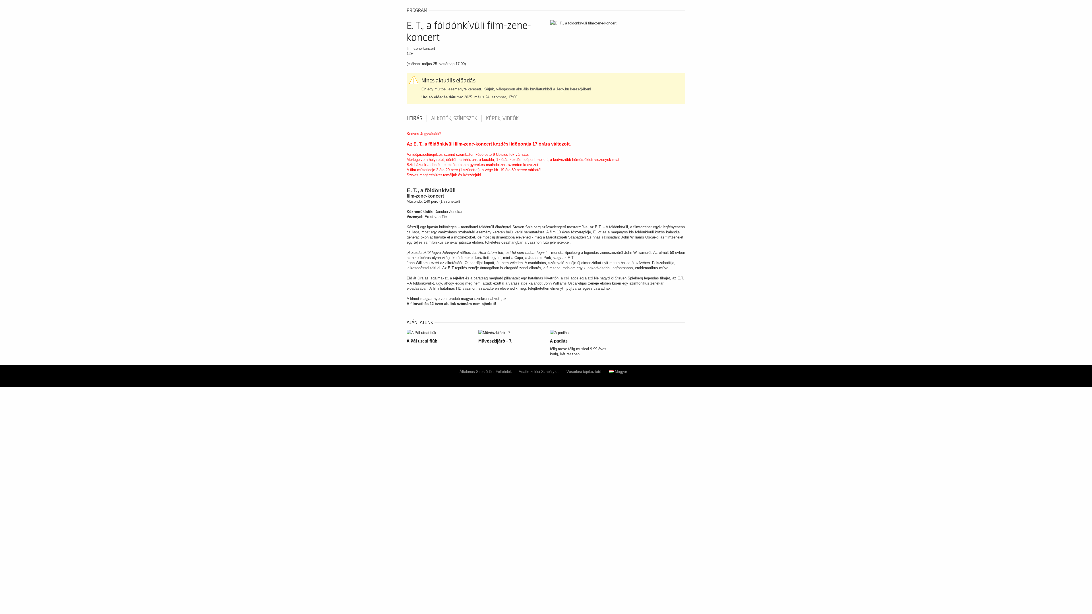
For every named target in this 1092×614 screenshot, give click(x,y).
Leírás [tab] (414, 118)
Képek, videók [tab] (502, 118)
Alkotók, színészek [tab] (454, 118)
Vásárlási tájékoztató (583, 372)
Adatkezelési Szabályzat (539, 372)
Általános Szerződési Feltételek (486, 372)
